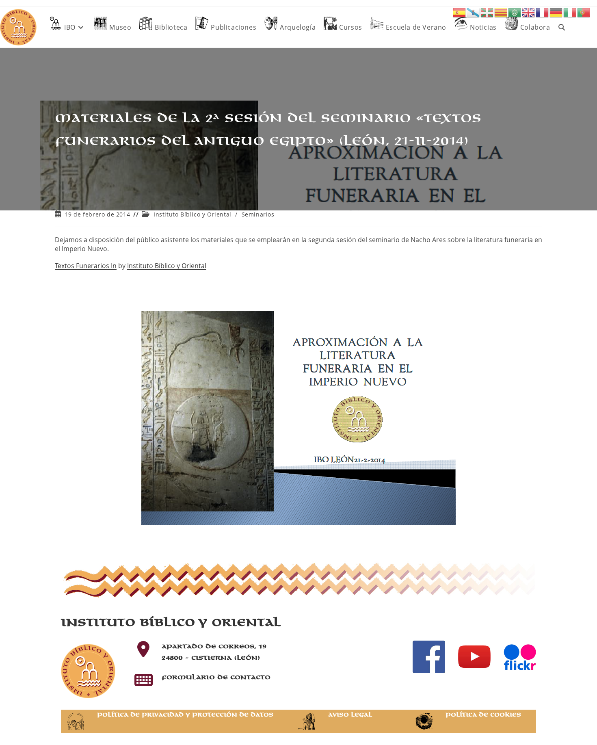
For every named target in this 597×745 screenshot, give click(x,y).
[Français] (542, 11)
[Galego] (473, 11)
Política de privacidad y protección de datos (185, 715)
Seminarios (258, 214)
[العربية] (515, 11)
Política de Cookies (483, 715)
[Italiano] (570, 11)
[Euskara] (487, 11)
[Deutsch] (556, 11)
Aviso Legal (350, 715)
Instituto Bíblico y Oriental (192, 214)
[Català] (501, 11)
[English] (529, 11)
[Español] (460, 11)
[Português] (584, 11)
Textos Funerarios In (86, 265)
